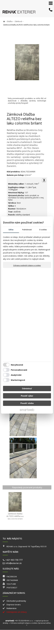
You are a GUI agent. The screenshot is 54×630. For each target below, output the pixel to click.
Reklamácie (11, 608)
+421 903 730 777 (14, 560)
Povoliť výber (27, 396)
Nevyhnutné (17, 364)
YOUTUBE (11, 584)
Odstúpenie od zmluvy (16, 612)
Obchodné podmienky (16, 601)
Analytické (16, 375)
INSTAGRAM (12, 580)
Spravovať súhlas (44, 623)
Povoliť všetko (27, 403)
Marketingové (18, 380)
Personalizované (19, 370)
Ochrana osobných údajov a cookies (27, 265)
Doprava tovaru (13, 604)
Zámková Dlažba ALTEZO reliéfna (15, 516)
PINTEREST (12, 587)
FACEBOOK (12, 576)
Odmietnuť (27, 388)
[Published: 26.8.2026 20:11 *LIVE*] (16, 621)
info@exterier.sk (14, 563)
